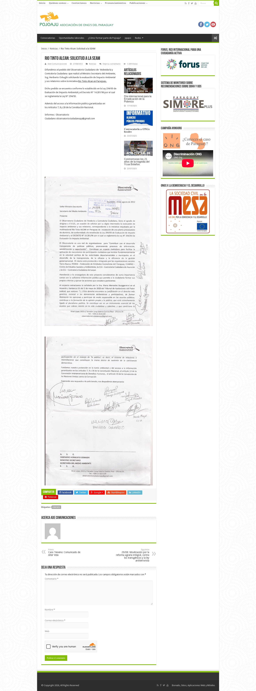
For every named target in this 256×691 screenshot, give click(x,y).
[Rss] (185, 3)
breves (56, 507)
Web (47, 631)
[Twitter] (192, 3)
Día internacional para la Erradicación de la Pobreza (137, 99)
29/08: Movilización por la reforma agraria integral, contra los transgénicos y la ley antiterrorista (132, 555)
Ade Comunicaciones (57, 64)
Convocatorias (48, 38)
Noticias (95, 3)
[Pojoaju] (78, 19)
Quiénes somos (57, 3)
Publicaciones (137, 3)
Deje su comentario (112, 64)
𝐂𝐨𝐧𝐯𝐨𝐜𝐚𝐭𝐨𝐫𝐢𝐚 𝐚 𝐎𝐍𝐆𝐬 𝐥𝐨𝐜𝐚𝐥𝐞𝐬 (137, 130)
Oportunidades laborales (71, 38)
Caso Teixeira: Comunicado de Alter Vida (64, 552)
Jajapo (128, 38)
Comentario (51, 578)
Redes (138, 38)
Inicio (42, 3)
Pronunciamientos (115, 3)
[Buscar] (216, 3)
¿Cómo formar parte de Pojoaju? (104, 38)
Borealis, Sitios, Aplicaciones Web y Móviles (193, 685)
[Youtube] (195, 3)
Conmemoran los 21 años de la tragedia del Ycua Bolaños (136, 161)
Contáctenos (79, 3)
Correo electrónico (55, 620)
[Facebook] (189, 3)
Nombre (50, 609)
